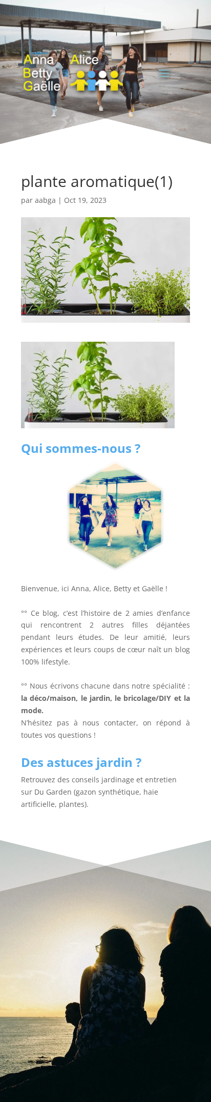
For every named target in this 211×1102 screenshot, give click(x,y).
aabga (45, 200)
